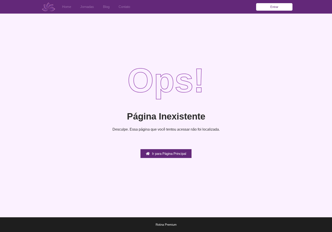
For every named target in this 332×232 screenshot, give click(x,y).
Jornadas (87, 7)
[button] (274, 7)
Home (66, 7)
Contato (124, 7)
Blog (106, 7)
